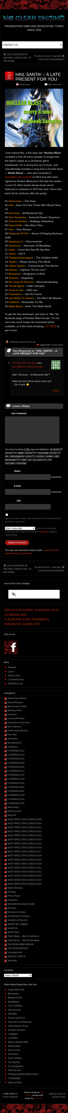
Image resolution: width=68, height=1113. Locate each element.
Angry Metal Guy (16, 989)
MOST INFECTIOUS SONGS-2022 (25, 871)
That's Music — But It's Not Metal (23, 940)
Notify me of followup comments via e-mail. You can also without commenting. (31, 531)
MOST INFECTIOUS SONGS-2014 (25, 839)
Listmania (12, 747)
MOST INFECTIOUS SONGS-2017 (25, 851)
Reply (56, 390)
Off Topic (12, 892)
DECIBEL (12, 1014)
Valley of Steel (15, 1082)
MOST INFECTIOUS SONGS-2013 (25, 835)
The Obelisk (14, 1062)
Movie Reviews (15, 888)
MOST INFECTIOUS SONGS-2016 (25, 847)
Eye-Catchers (14, 726)
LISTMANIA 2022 (16, 791)
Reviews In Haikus (17, 912)
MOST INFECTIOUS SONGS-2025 (25, 884)
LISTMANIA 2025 (16, 803)
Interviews (13, 738)
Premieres (13, 900)
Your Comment (18, 413)
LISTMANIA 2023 (16, 795)
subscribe (44, 531)
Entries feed (14, 675)
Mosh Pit (12, 815)
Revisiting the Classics (19, 916)
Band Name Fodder (17, 706)
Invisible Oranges (16, 1030)
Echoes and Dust (16, 1018)
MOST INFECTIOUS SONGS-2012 (25, 831)
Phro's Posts (14, 896)
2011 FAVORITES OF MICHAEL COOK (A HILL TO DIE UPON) (17, 57)
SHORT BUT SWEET (18, 924)
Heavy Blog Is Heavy (18, 1026)
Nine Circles (14, 1050)
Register (12, 667)
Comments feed (16, 679)
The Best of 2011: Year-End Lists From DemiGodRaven (49, 58)
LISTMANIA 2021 (16, 787)
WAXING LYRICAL (17, 956)
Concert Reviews (16, 718)
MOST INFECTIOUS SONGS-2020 (25, 863)
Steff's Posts (13, 932)
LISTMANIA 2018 (16, 775)
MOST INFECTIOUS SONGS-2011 (24, 827)
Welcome (12, 960)
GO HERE (50, 326)
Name (17, 471)
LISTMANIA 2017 (16, 771)
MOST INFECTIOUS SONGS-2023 (25, 875)
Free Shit (12, 734)
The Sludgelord (15, 1066)
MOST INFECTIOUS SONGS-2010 (25, 823)
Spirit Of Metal (15, 1058)
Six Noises (13, 1054)
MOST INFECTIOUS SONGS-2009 (25, 819)
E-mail (17, 486)
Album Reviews (15, 702)
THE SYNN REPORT (18, 948)
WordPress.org (15, 683)
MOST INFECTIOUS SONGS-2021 (25, 867)
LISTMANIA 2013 (16, 755)
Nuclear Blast (57, 345)
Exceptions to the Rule (19, 722)
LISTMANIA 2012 (16, 751)
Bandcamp (13, 993)
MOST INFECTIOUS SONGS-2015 (25, 843)
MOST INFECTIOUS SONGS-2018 (25, 855)
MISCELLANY (15, 811)
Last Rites (13, 1038)
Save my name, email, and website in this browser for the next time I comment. (33, 520)
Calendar (12, 714)
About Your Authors (17, 698)
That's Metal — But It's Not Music (23, 936)
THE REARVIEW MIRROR (21, 944)
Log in (11, 671)
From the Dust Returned (20, 1022)
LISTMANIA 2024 (16, 799)
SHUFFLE (13, 928)
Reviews (12, 908)
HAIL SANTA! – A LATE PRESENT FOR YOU (38, 77)
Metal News (25, 84)
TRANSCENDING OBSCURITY (23, 1074)
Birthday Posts (15, 710)
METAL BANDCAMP (18, 1042)
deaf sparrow (14, 1010)
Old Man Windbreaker (24, 362)
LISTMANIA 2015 (16, 763)
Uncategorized (15, 952)
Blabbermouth (15, 997)
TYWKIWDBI (14, 1078)
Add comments (54, 84)
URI (18, 501)
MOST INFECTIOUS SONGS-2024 (25, 880)
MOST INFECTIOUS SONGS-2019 (25, 860)
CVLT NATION (15, 1006)
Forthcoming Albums (18, 730)
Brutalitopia (13, 1002)
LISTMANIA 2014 (16, 759)
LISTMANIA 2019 (16, 779)
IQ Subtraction (15, 743)
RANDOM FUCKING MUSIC (21, 904)
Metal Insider (14, 1046)
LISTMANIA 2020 (16, 783)
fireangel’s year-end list (18, 176)
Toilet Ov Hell (14, 1070)
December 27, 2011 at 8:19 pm (27, 366)
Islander (22, 342)
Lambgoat (13, 1034)
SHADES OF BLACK (18, 920)
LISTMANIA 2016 (16, 767)
